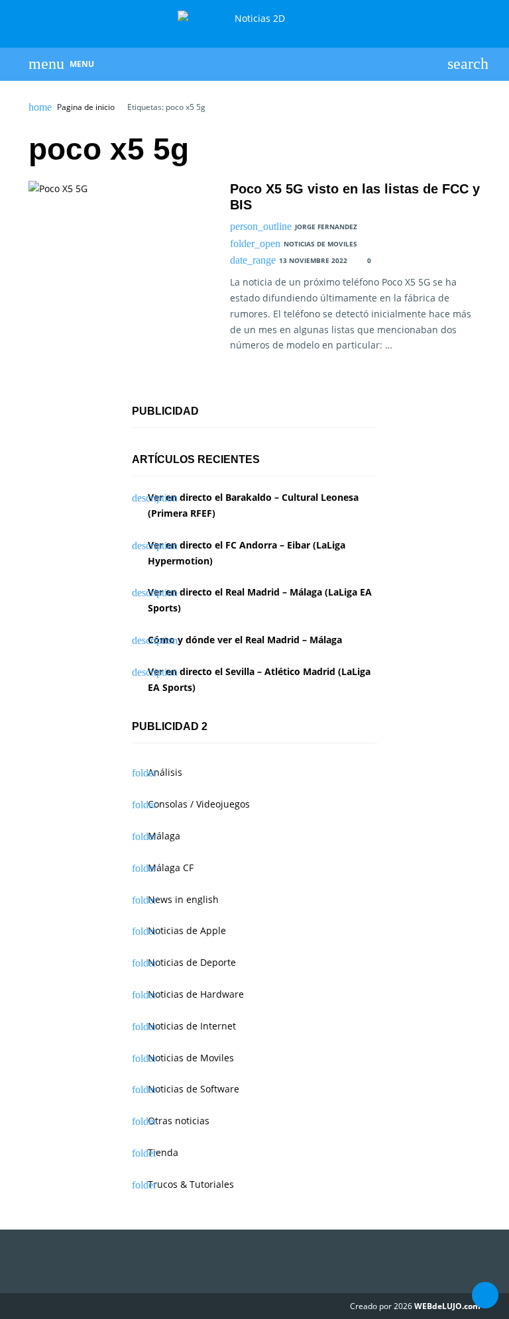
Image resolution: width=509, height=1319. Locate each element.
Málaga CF (171, 867)
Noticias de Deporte (192, 962)
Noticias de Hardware (196, 994)
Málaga (164, 835)
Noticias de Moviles (320, 243)
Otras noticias (178, 1120)
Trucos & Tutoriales (191, 1184)
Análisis (165, 772)
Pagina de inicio (86, 107)
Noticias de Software (193, 1088)
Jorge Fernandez (326, 226)
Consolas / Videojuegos (199, 804)
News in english (183, 899)
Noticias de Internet (192, 1026)
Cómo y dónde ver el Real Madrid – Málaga (245, 639)
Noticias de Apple (187, 930)
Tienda (163, 1152)
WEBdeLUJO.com (447, 1306)
